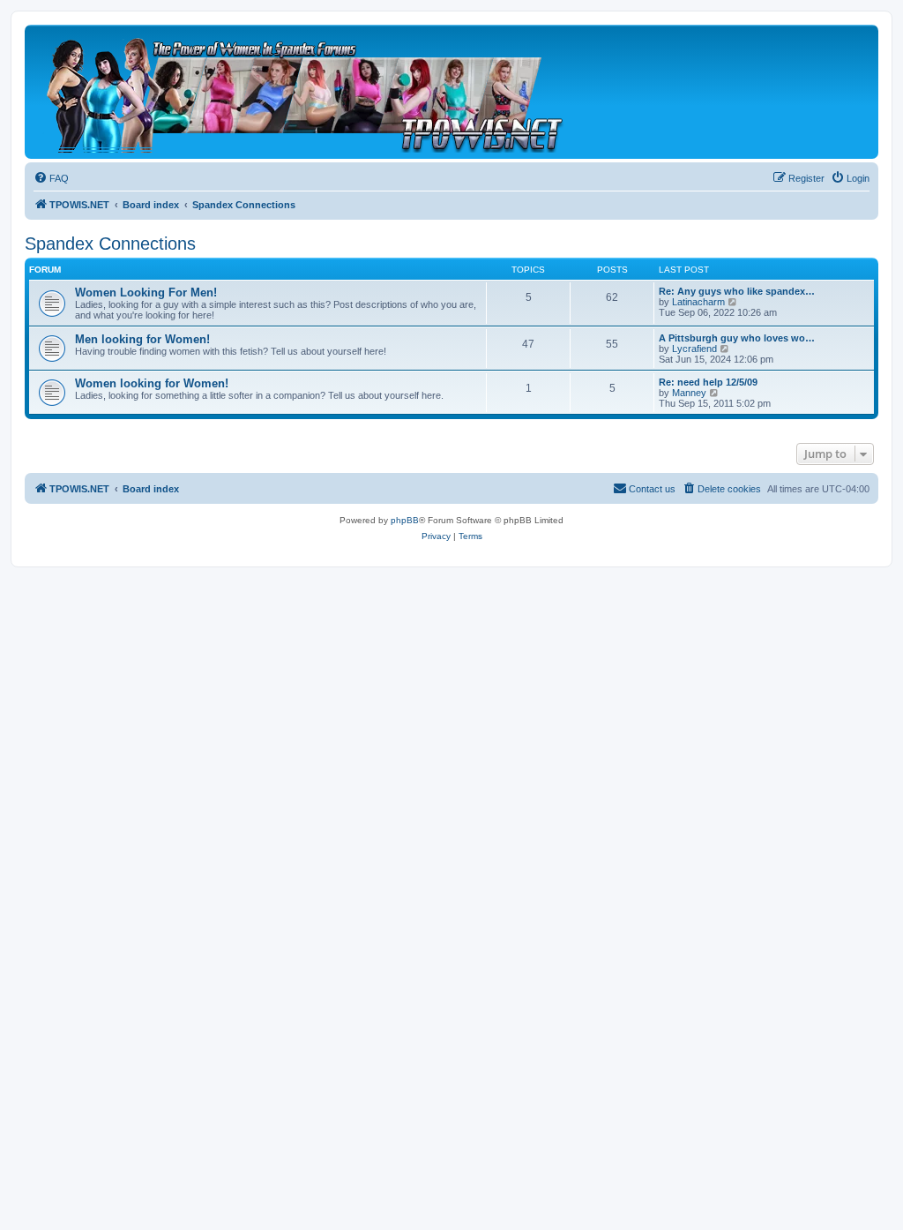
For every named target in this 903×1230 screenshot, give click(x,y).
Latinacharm (698, 301)
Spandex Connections (110, 243)
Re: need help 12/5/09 (708, 382)
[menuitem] (51, 178)
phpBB (405, 520)
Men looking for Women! (142, 339)
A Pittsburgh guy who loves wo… (737, 338)
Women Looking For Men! (146, 292)
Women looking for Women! (151, 383)
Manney (689, 392)
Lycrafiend (694, 348)
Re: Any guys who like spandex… (737, 291)
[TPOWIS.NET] (303, 91)
